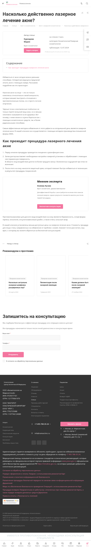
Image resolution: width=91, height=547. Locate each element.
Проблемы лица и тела (10, 443)
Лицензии (34, 387)
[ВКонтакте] (34, 442)
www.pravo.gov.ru (69, 461)
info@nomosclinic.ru (42, 433)
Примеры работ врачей (39, 403)
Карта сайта (48, 526)
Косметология (8, 427)
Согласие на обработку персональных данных (22, 470)
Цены (62, 387)
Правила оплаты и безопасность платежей (20, 496)
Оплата (62, 393)
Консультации (8, 437)
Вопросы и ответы (37, 413)
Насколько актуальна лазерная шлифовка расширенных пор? (18, 285)
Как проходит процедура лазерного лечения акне (28, 68)
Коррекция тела (8, 430)
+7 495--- (73, 454)
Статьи (33, 400)
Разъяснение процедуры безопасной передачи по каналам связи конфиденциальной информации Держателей (43, 481)
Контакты (34, 409)
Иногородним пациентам (40, 416)
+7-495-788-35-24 (42, 424)
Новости (34, 396)
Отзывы (34, 393)
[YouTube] (44, 442)
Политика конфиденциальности (14, 526)
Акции (62, 390)
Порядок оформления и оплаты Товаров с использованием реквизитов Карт (34, 474)
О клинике (34, 382)
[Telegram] (39, 442)
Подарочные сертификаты (69, 400)
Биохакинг (6, 440)
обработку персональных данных (30, 361)
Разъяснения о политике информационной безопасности (26, 477)
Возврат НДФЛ (65, 396)
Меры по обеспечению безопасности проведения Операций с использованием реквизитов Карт (42, 486)
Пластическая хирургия (11, 433)
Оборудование (36, 390)
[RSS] (82, 12)
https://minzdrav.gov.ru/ (47, 464)
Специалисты (35, 406)
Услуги (5, 422)
